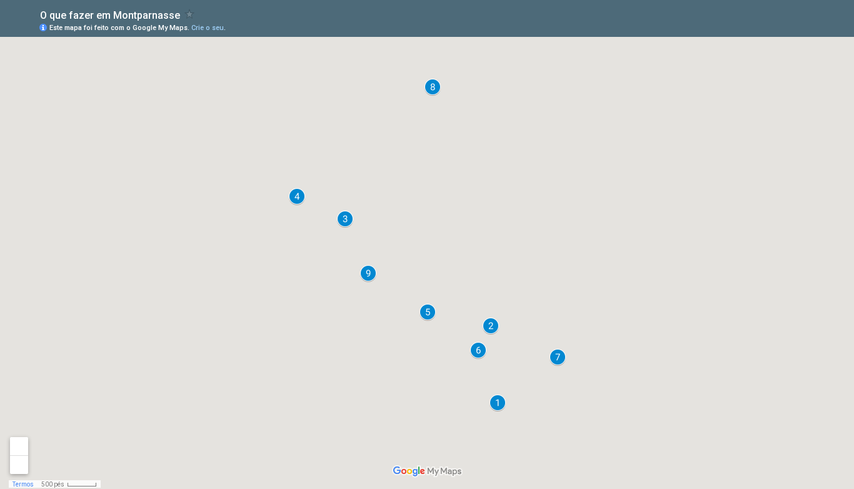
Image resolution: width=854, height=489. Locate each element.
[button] (497, 402)
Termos (23, 484)
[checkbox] (190, 14)
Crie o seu (207, 28)
